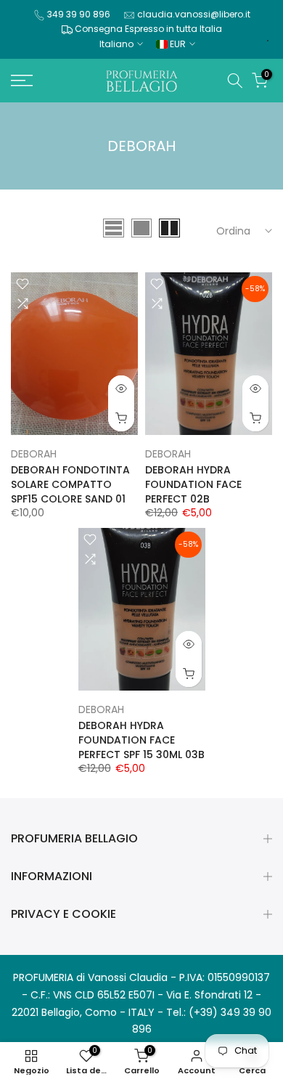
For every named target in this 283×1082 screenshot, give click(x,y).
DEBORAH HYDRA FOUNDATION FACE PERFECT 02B (193, 484)
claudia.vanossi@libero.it (193, 14)
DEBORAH (34, 454)
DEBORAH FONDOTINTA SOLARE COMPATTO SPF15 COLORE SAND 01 (70, 484)
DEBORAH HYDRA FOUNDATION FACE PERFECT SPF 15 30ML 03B (141, 740)
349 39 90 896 (78, 14)
